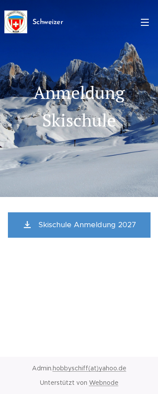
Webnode (103, 383)
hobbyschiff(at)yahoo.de (89, 368)
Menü (145, 22)
